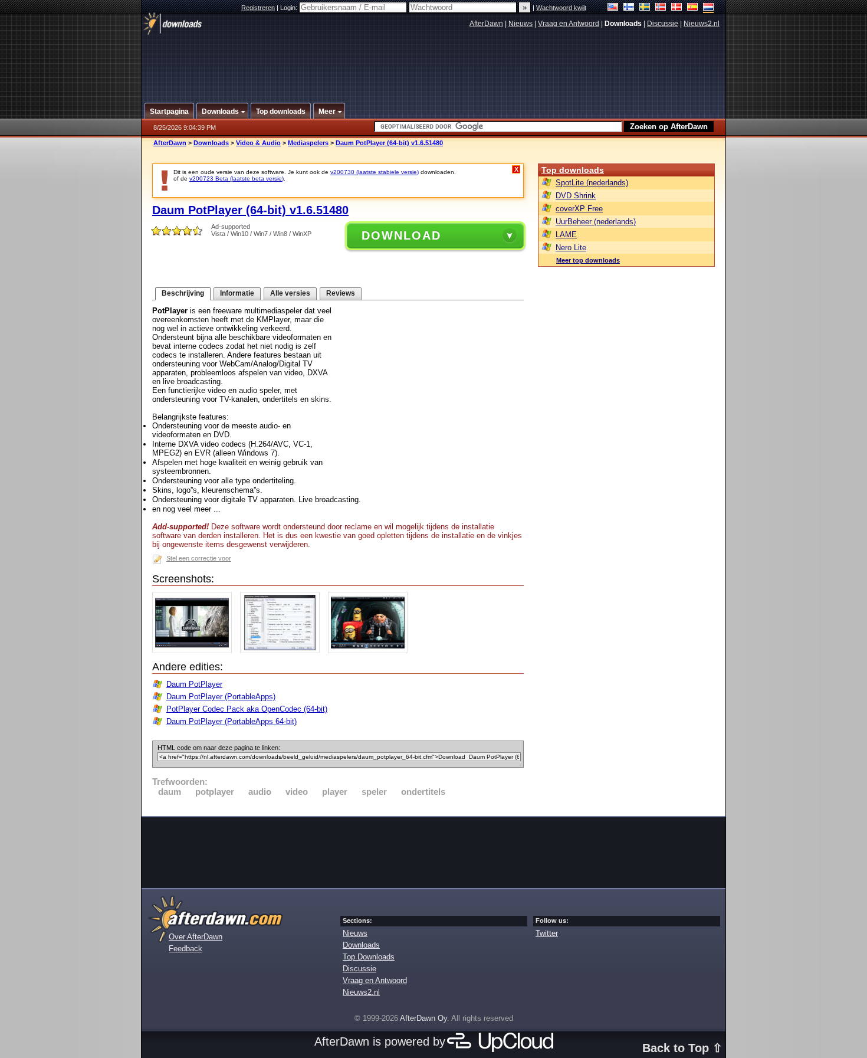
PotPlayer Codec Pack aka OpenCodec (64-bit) (246, 709)
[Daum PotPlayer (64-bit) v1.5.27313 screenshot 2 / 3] (283, 650)
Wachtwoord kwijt (561, 7)
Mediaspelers (308, 142)
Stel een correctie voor (198, 558)
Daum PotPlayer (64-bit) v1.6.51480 (389, 142)
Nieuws (520, 23)
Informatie (237, 293)
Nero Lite (571, 247)
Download (401, 235)
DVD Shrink (576, 195)
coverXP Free (579, 208)
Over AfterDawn (195, 936)
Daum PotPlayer (194, 684)
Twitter (547, 933)
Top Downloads (369, 956)
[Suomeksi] (629, 8)
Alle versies (290, 293)
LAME (566, 234)
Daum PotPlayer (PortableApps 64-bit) (231, 721)
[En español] (692, 8)
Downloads (211, 142)
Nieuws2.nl (702, 23)
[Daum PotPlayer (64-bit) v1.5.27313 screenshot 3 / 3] (370, 650)
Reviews (340, 293)
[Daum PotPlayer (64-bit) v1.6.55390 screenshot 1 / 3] (195, 650)
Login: (289, 7)
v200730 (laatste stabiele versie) (374, 172)
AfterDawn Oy (423, 1018)
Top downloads (572, 170)
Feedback (185, 948)
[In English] (613, 8)
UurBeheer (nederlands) (596, 221)
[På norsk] (660, 8)
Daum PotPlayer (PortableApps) (220, 696)
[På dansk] (676, 8)
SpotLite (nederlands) (592, 182)
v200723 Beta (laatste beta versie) (236, 178)
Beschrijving (183, 293)
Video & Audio (258, 142)
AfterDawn (486, 23)
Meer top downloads (588, 260)
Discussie (662, 23)
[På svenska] (645, 8)
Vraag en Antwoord (568, 23)
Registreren (258, 7)
